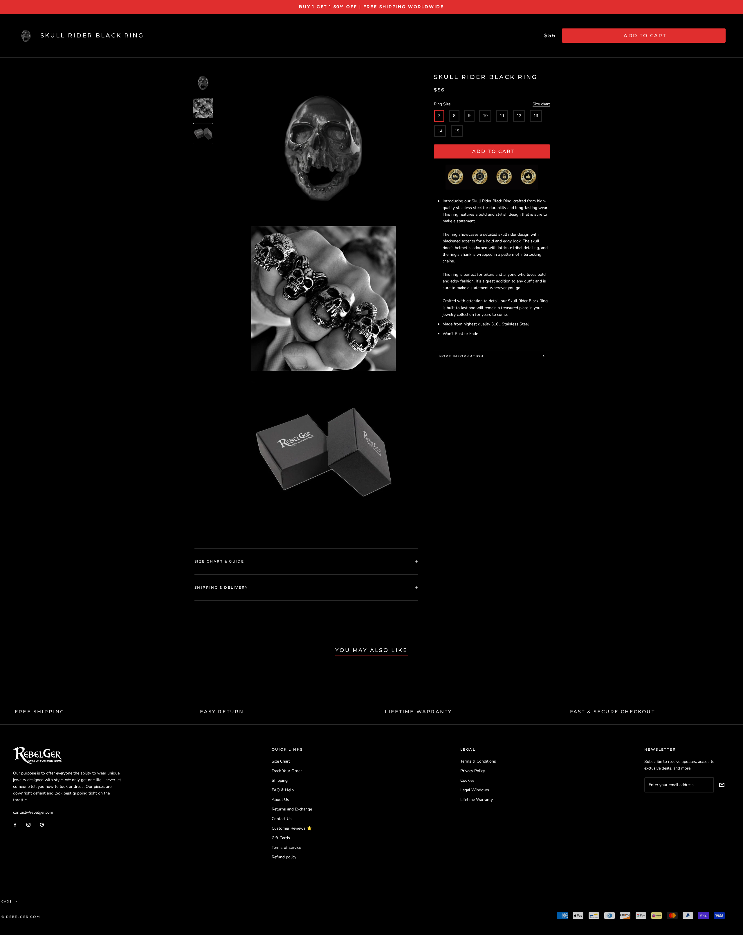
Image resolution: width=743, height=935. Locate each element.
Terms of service (286, 847)
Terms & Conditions (478, 761)
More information (461, 356)
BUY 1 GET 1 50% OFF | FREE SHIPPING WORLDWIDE (371, 6)
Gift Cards (281, 838)
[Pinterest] (42, 824)
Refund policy (284, 857)
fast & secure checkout (612, 711)
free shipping (40, 711)
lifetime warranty (418, 711)
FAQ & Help (283, 790)
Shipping (280, 780)
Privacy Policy (472, 771)
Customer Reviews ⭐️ (292, 828)
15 (457, 131)
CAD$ (6, 901)
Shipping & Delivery (221, 587)
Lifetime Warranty (476, 799)
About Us (280, 799)
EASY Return (222, 711)
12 (519, 116)
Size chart (541, 104)
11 (502, 116)
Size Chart (281, 761)
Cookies (467, 780)
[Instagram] (28, 824)
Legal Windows (474, 790)
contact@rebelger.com (33, 812)
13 (535, 116)
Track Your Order (287, 771)
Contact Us (282, 818)
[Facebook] (15, 824)
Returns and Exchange (292, 809)
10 (485, 116)
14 (440, 131)
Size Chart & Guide (219, 561)
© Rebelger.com (20, 917)
